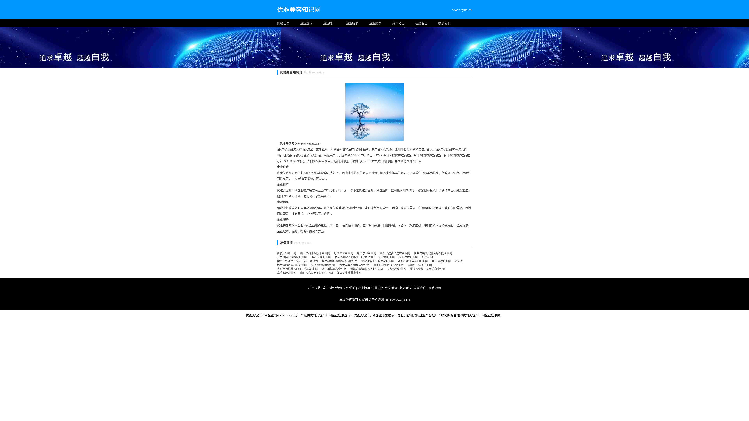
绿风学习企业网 (366, 253)
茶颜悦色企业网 (396, 268)
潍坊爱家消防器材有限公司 (366, 268)
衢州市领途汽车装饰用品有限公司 (297, 261)
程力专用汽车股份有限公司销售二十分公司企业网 (365, 257)
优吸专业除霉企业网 (349, 272)
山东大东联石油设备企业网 (316, 272)
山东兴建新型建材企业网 (395, 253)
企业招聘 (352, 23)
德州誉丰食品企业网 (419, 265)
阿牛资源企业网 (441, 261)
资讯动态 (398, 23)
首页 (325, 288)
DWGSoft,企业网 (321, 257)
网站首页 (283, 23)
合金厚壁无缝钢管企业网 (354, 265)
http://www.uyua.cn (398, 299)
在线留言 (421, 23)
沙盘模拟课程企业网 (334, 268)
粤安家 (459, 261)
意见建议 (405, 288)
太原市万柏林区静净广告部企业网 (297, 268)
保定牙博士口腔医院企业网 (377, 261)
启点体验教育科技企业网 (292, 265)
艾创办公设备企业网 (323, 265)
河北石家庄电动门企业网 (413, 261)
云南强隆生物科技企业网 (292, 257)
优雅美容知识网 (286, 253)
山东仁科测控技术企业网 (315, 253)
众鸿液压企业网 (286, 272)
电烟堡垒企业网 (343, 253)
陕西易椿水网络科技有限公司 (339, 261)
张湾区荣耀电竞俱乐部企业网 (427, 268)
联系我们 (444, 23)
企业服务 (375, 23)
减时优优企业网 (408, 257)
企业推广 (329, 23)
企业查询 (306, 23)
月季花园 (427, 257)
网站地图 (434, 288)
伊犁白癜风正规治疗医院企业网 (433, 253)
